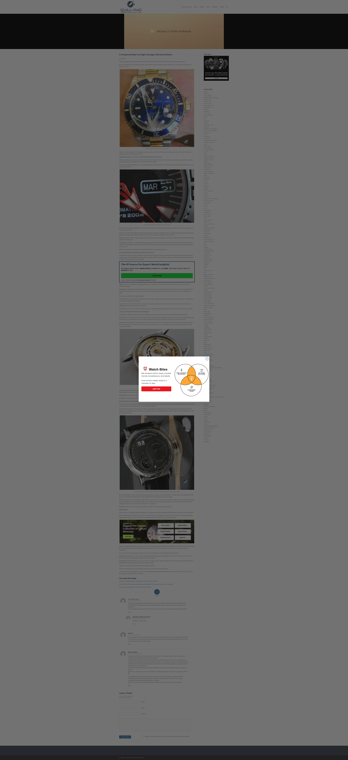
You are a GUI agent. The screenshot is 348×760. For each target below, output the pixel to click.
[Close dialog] (207, 358)
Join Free (156, 389)
